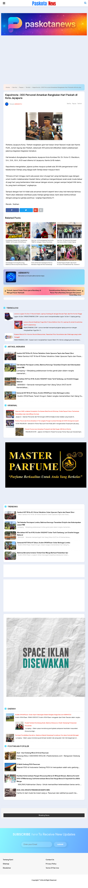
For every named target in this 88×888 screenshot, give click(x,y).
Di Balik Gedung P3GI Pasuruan (28, 764)
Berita (14, 87)
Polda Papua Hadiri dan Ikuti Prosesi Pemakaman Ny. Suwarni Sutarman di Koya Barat (68, 264)
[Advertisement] (44, 55)
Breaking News (44, 815)
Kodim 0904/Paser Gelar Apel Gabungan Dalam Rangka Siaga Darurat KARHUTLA (43, 714)
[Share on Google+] (35, 210)
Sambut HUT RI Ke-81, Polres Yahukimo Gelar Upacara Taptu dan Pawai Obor (45, 353)
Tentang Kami (8, 860)
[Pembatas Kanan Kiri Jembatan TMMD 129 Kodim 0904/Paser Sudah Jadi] (18, 230)
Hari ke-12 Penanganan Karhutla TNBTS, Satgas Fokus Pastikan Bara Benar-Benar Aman (42, 242)
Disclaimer (7, 868)
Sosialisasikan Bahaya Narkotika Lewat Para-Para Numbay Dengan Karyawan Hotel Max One (65, 292)
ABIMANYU (23, 273)
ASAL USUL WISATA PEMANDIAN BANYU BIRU (33, 790)
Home (8, 87)
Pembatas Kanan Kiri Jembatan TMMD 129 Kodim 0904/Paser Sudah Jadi (16, 242)
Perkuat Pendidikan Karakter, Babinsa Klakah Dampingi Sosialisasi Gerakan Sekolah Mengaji (46, 735)
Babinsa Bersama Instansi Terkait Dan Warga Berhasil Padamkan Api (42, 553)
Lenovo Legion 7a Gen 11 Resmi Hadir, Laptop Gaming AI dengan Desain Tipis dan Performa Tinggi (48, 314)
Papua (21, 87)
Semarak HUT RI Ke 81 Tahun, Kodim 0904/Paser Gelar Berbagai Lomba (43, 393)
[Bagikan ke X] (26, 210)
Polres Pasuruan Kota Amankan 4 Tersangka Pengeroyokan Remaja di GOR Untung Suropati (47, 421)
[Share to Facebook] (12, 210)
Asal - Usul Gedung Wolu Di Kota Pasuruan (33, 753)
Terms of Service (52, 868)
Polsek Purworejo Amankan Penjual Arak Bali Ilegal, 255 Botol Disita (48, 429)
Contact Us (50, 860)
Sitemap (6, 864)
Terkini (28, 87)
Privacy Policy (51, 864)
